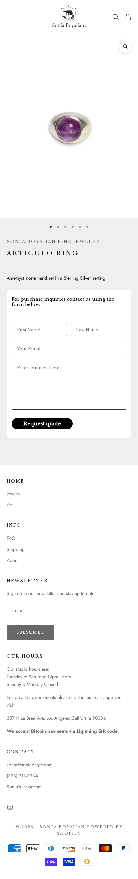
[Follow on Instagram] (10, 807)
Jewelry (13, 493)
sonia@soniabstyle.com (30, 764)
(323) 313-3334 (22, 775)
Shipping (16, 549)
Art (9, 504)
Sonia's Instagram (24, 786)
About (12, 560)
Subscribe (30, 632)
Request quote (42, 423)
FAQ (11, 538)
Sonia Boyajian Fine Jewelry (53, 241)
